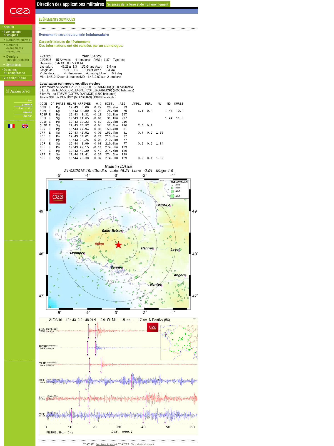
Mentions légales (105, 444)
